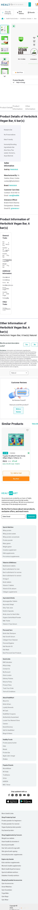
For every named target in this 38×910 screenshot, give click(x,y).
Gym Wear (5, 900)
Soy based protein (8, 830)
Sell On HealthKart (8, 730)
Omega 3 (6, 579)
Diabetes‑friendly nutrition (10, 875)
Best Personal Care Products (12, 653)
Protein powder (8, 540)
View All (35, 424)
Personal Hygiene (8, 643)
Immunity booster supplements (12, 854)
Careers (5, 724)
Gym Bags (5, 896)
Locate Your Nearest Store (11, 720)
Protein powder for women (10, 824)
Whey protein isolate (9, 534)
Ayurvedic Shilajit (8, 604)
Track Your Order (8, 688)
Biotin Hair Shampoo (9, 633)
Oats (4, 746)
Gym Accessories (7, 883)
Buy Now (16, 479)
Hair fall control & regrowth (11, 848)
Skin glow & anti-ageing (9, 851)
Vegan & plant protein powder (11, 827)
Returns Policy (7, 682)
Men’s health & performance (11, 869)
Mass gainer (7, 543)
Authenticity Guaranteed (11, 717)
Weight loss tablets (8, 838)
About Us (6, 701)
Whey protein (7, 530)
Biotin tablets (7, 582)
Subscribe (31, 516)
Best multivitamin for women (12, 572)
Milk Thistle (6, 621)
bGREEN (5, 781)
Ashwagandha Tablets (10, 601)
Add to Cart (17, 473)
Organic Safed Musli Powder (12, 617)
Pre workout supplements (11, 556)
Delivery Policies (8, 678)
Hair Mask (6, 649)
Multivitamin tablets (9, 566)
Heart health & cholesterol (10, 841)
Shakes (5, 759)
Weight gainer (7, 547)
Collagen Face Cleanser (10, 640)
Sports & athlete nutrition (10, 872)
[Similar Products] (16, 439)
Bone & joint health (8, 845)
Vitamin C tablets (8, 585)
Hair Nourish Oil (7, 646)
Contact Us (6, 669)
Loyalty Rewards (8, 707)
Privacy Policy (7, 685)
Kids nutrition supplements (10, 862)
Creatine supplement (9, 550)
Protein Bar (6, 752)
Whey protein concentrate (11, 537)
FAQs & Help (7, 665)
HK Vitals (5, 772)
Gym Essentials (7, 890)
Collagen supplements (10, 592)
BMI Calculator (7, 662)
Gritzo (5, 778)
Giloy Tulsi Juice (8, 608)
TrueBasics (6, 775)
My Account (6, 672)
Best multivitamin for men (11, 569)
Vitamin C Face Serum (10, 624)
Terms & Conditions (9, 691)
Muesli (5, 749)
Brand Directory (8, 727)
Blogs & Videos (7, 733)
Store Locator (7, 675)
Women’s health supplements (11, 866)
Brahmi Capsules (8, 611)
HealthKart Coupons (9, 714)
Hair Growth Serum (9, 636)
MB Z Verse (6, 785)
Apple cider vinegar (9, 756)
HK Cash (5, 710)
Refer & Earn (7, 704)
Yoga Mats (5, 893)
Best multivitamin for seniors (12, 575)
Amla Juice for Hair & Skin (11, 614)
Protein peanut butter (10, 743)
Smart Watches (7, 887)
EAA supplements (8, 553)
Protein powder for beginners (11, 820)
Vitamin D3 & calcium (9, 588)
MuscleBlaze (7, 768)
